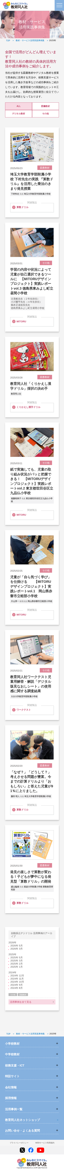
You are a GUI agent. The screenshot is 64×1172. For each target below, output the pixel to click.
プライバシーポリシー (19, 1143)
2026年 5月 (16, 945)
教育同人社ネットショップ (22, 1120)
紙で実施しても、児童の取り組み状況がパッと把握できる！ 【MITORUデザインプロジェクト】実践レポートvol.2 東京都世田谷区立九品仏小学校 (31, 481)
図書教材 (45, 106)
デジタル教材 (18, 113)
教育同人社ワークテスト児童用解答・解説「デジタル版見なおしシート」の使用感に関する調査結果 (30, 684)
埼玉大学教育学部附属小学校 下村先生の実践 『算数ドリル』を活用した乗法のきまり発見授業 (31, 181)
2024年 (12, 972)
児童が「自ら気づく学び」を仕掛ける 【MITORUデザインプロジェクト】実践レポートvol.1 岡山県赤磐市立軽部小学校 (31, 586)
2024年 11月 (17, 978)
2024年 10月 (17, 981)
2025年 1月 (16, 966)
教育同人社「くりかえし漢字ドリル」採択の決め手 (30, 386)
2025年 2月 (16, 963)
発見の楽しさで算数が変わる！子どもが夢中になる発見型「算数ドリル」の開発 (30, 876)
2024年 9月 (16, 984)
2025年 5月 (16, 957)
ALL (19, 106)
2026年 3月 (16, 948)
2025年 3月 (16, 960)
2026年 (12, 942)
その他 (45, 113)
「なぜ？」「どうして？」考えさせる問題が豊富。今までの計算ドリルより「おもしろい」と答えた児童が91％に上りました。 (31, 781)
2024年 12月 (17, 975)
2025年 (12, 954)
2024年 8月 (16, 988)
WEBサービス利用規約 (44, 1143)
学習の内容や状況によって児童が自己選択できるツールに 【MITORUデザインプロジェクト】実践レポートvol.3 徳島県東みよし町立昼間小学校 (31, 281)
